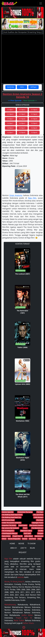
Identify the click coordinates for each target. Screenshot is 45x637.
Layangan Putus (37, 523)
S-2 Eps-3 (34, 123)
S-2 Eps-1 (10, 123)
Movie (7, 581)
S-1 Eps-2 (22, 110)
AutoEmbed (10, 87)
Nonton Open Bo (7, 512)
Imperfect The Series (9, 525)
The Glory (40, 520)
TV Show (13, 581)
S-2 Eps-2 (22, 123)
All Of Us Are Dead (8, 520)
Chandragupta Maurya (9, 533)
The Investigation (8, 531)
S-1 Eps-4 (10, 114)
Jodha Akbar (28, 536)
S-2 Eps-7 (10, 132)
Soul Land (27, 533)
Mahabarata (39, 536)
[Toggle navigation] (41, 3)
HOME (12, 543)
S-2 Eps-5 (22, 128)
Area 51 (21, 581)
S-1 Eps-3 (34, 110)
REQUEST (22, 552)
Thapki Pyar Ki (17, 536)
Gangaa (40, 533)
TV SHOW (31, 543)
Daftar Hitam (28, 623)
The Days (40, 512)
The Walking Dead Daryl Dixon (12, 515)
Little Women (38, 517)
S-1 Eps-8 (22, 119)
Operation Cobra (26, 531)
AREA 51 (13, 548)
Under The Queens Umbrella (11, 523)
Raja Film (32, 198)
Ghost (4, 539)
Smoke (40, 531)
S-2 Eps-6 (34, 128)
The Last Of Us (38, 515)
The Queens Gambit (36, 525)
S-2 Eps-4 (10, 128)
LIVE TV (23, 548)
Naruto (24, 539)
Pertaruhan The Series (25, 512)
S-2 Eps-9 (34, 132)
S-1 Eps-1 (10, 110)
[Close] (23, 627)
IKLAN (32, 548)
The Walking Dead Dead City (11, 517)
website (20, 577)
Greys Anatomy (15, 195)
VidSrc (22, 87)
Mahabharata (10, 604)
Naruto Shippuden (14, 539)
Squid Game (23, 525)
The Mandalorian (37, 528)
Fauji (39, 539)
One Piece (32, 539)
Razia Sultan (6, 536)
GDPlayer (33, 87)
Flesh (25, 528)
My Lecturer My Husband (10, 528)
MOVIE (21, 543)
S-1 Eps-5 (22, 114)
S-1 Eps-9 (34, 119)
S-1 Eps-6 (34, 114)
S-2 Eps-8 (22, 132)
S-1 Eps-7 (10, 119)
